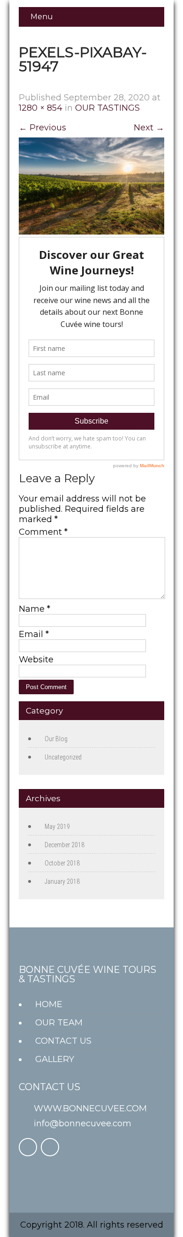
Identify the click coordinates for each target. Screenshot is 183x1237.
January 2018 (62, 881)
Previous (42, 127)
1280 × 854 (40, 108)
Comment (43, 532)
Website (36, 659)
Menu (41, 16)
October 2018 (62, 863)
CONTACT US (63, 1041)
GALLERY (54, 1059)
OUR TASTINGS (107, 108)
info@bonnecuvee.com (82, 1123)
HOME (48, 1004)
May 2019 (57, 826)
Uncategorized (63, 757)
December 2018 (64, 845)
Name (34, 609)
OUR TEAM (59, 1022)
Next (149, 127)
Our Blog (56, 739)
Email (34, 634)
